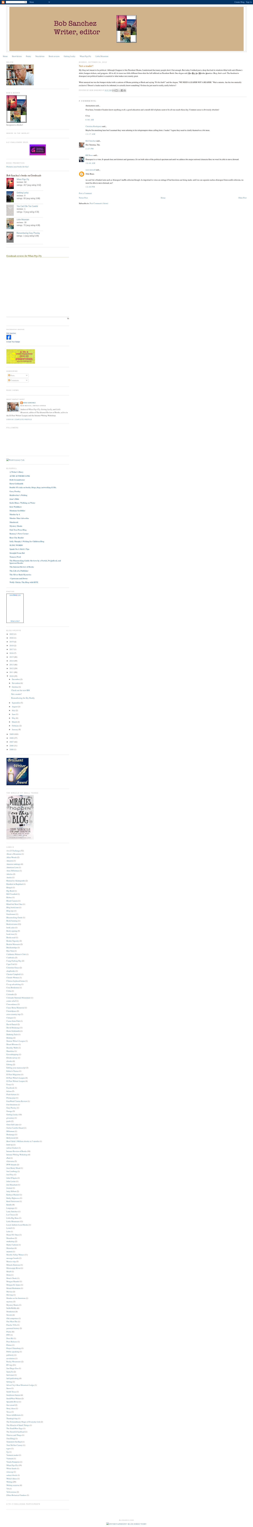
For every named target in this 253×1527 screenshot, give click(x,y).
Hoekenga (10, 1134)
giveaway (10, 1118)
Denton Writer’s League (15, 1041)
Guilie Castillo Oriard (15, 1128)
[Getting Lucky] (11, 197)
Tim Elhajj (10, 1438)
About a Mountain (13, 854)
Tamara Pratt (15, 556)
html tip (9, 1144)
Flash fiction (11, 1094)
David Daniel (11, 1024)
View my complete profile (19, 419)
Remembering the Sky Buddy (23, 698)
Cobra (8, 991)
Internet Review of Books (16, 1151)
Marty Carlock (12, 1244)
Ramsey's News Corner (19, 533)
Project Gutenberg (13, 1348)
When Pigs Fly (85, 56)
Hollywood (10, 1138)
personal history (12, 1328)
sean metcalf (90, 169)
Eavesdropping (12, 1054)
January (15, 729)
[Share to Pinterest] (124, 90)
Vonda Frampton (13, 1462)
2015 (12, 657)
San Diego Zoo (12, 1368)
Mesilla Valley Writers (15, 1254)
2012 (12, 668)
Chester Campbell (13, 974)
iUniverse (10, 1161)
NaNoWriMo (11, 1308)
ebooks (9, 1061)
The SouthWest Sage (14, 1428)
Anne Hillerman (12, 870)
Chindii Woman (12, 977)
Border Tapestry (12, 941)
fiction (9, 1091)
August (15, 706)
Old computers (12, 1318)
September (16, 702)
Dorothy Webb (12, 1047)
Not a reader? (86, 66)
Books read (10, 937)
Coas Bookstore (12, 987)
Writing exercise (12, 1485)
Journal (9, 1188)
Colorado (10, 994)
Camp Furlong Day (14, 960)
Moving (9, 1294)
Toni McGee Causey (14, 1445)
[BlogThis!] (116, 90)
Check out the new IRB (20, 690)
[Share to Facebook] (121, 90)
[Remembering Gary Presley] (11, 238)
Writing (9, 1481)
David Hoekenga (13, 1027)
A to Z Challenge (13, 850)
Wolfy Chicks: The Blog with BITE (24, 582)
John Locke (11, 1181)
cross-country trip (13, 1014)
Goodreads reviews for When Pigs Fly (24, 255)
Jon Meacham (11, 1184)
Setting (9, 1381)
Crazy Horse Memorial (15, 1007)
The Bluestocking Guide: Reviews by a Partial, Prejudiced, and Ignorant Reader (35, 561)
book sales (10, 927)
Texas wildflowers (13, 1415)
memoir (9, 1251)
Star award (10, 1405)
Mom (8, 1274)
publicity (10, 1355)
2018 (12, 645)
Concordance (11, 1004)
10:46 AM (90, 163)
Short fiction (17, 56)
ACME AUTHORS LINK (20, 475)
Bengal (9, 887)
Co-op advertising (13, 984)
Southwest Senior (13, 1395)
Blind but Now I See (14, 904)
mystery (9, 1301)
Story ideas (10, 1408)
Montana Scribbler (17, 510)
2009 (12, 734)
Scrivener (10, 1375)
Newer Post (83, 197)
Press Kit (9, 1338)
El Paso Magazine (13, 1074)
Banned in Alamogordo (15, 880)
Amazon (9, 860)
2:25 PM (90, 148)
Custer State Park (13, 1021)
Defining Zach (12, 1034)
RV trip (9, 1365)
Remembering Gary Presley (28, 233)
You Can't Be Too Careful (27, 206)
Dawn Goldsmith (16, 483)
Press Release (11, 1341)
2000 (12, 749)
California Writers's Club (16, 954)
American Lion (12, 867)
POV (8, 1335)
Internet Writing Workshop (17, 1154)
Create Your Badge (13, 342)
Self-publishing (12, 1378)
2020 (12, 638)
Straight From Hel (17, 553)
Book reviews (54, 56)
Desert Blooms (12, 1044)
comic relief (11, 1001)
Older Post (242, 197)
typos (8, 1448)
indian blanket (12, 1147)
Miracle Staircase (13, 1264)
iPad (8, 1158)
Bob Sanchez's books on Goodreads (23, 175)
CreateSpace (11, 1011)
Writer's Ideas (11, 1478)
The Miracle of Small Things (17, 1425)
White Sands (11, 1468)
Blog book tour (12, 907)
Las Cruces (10, 1214)
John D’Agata (11, 1178)
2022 (12, 634)
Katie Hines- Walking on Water (22, 502)
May (14, 718)
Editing (9, 1064)
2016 (12, 653)
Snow (8, 1388)
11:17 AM (90, 134)
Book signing (11, 931)
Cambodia (10, 957)
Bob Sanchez (91, 140)
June (14, 714)
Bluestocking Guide (14, 917)
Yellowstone (11, 1492)
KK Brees (89, 155)
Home (5, 56)
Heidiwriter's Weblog (18, 495)
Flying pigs (11, 1097)
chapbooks (10, 971)
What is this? (15, 621)
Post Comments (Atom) (99, 203)
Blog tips (10, 910)
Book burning (12, 920)
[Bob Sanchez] (8, 338)
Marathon (10, 1238)
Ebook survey (11, 1057)
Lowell (9, 1228)
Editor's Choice (12, 1071)
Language (10, 1208)
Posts (12, 375)
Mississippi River (13, 1268)
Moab (8, 1271)
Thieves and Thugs (14, 1435)
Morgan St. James (13, 1284)
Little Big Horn (12, 1218)
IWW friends (11, 1164)
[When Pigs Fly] (11, 184)
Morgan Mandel (12, 1281)
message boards (12, 1258)
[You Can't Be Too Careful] (11, 211)
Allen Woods (11, 857)
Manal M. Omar (12, 1234)
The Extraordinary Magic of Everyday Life (23, 1421)
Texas (8, 1411)
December (16, 679)
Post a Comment (85, 193)
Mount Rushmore (13, 1288)
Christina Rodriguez (94, 126)
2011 (12, 672)
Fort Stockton (11, 1104)
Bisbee (9, 897)
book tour (10, 934)
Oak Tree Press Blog (18, 529)
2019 (12, 641)
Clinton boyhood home (15, 981)
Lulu (8, 1231)
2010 (12, 676)
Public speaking (12, 1351)
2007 (12, 741)
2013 (12, 664)
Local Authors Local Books (17, 1224)
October (15, 687)
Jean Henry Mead (13, 1168)
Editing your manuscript (16, 1067)
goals (8, 1121)
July (14, 710)
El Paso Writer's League (15, 1077)
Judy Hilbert (11, 1191)
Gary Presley (15, 491)
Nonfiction (10, 1311)
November (16, 683)
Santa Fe (9, 1371)
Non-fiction (40, 56)
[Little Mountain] (11, 224)
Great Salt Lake (12, 1124)
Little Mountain (102, 56)
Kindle (9, 1204)
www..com (15, 595)
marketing (10, 1241)
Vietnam (9, 1458)
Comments (14, 380)
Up (7, 1452)
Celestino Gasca (12, 967)
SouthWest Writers (13, 1398)
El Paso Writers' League (15, 1081)
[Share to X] (119, 90)
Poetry (28, 56)
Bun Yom (10, 950)
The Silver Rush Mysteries (20, 574)
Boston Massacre (13, 944)
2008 (12, 738)
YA (7, 1488)
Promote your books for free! (17, 166)
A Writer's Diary (16, 471)
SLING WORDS (16, 545)
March (14, 721)
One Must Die (11, 1321)
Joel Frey (10, 1174)
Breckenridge (11, 947)
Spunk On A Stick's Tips (19, 549)
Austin (9, 877)
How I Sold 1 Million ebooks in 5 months (22, 1141)
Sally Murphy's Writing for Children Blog (27, 541)
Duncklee (10, 1051)
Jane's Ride (14, 499)
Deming (9, 1037)
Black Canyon (12, 900)
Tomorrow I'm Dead (14, 1441)
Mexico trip (11, 1261)
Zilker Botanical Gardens (16, 1495)
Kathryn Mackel (12, 1194)
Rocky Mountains (13, 1361)
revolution (10, 1358)
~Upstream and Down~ (19, 578)
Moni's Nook (11, 1278)
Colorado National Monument (18, 997)
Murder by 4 (15, 514)
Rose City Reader (17, 537)
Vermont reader (12, 1455)
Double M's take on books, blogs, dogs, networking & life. (33, 487)
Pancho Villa (11, 1325)
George (9, 1111)
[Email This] (113, 90)
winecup (9, 1471)
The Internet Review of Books (22, 566)
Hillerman (10, 1131)
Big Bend (10, 890)
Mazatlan (10, 1248)
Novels (9, 1315)
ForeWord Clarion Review (16, 1101)
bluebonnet (11, 914)
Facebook (10, 1087)
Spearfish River (12, 1401)
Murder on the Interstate (15, 1298)
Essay (8, 1084)
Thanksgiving (12, 1418)
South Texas (11, 1391)
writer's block (11, 1475)
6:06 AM (90, 119)
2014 (12, 660)
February (15, 725)
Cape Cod (10, 964)
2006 (12, 745)
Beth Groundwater (17, 479)
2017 (12, 649)
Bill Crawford (11, 894)
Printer (9, 1345)
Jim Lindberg (11, 1171)
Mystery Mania (16, 526)
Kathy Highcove (12, 1198)
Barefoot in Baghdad (14, 884)
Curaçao (9, 1017)
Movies (9, 1291)
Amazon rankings (13, 864)
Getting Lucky (69, 56)
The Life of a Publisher (19, 570)
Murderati (14, 522)
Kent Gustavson (12, 1201)
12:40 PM (90, 186)
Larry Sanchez (12, 1211)
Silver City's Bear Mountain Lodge (20, 1385)
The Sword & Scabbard (15, 1431)
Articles (9, 874)
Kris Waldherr (16, 506)
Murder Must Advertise (19, 518)
